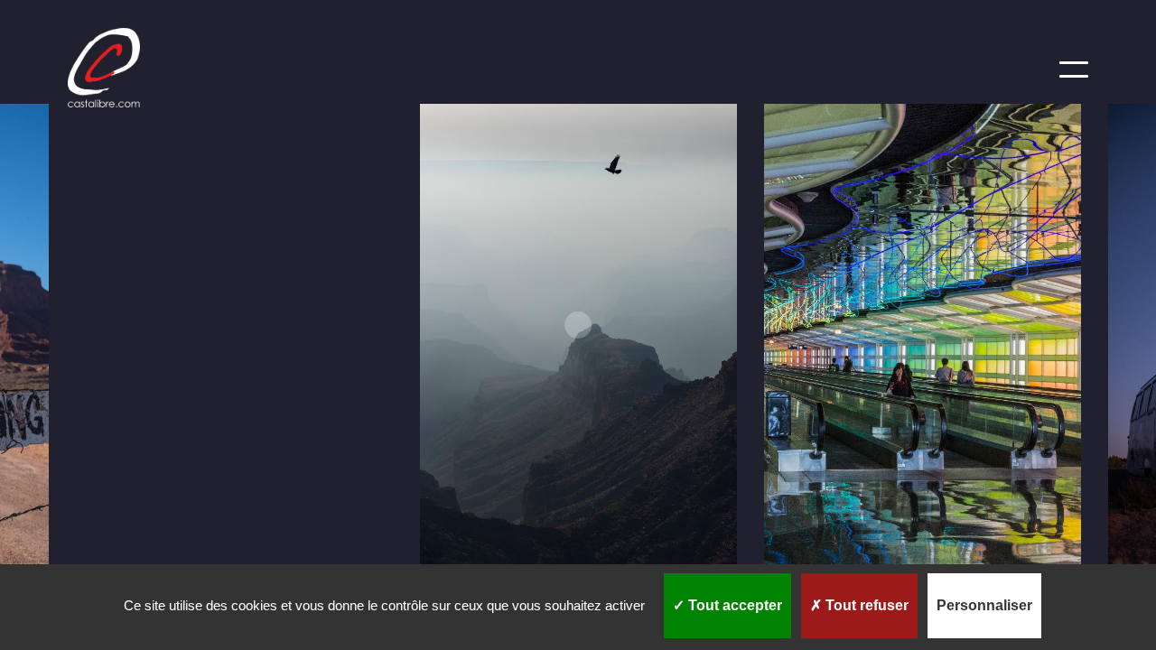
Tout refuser (865, 605)
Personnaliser (984, 605)
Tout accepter (733, 605)
